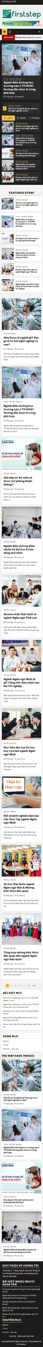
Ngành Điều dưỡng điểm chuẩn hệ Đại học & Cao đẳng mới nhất (25, 166)
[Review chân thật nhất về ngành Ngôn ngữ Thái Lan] (8, 177)
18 (28, 986)
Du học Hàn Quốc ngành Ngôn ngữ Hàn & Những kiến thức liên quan (19, 888)
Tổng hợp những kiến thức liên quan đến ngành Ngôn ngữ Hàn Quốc (21, 956)
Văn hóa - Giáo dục (20, 105)
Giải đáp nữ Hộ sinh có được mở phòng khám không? (27, 155)
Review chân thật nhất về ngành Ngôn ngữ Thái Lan (26, 178)
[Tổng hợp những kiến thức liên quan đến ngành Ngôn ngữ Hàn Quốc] (21, 929)
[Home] (4, 32)
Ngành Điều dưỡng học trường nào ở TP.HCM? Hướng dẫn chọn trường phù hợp (23, 111)
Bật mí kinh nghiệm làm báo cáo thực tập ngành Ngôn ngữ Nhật (21, 819)
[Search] (39, 31)
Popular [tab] (22, 118)
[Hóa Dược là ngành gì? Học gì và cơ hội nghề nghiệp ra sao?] (8, 127)
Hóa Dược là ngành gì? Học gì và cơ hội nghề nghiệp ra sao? (27, 128)
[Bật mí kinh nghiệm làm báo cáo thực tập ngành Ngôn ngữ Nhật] (21, 792)
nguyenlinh (20, 421)
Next (34, 986)
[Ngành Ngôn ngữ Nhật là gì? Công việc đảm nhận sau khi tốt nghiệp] (8, 285)
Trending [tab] (35, 118)
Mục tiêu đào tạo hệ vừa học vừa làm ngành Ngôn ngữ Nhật (19, 751)
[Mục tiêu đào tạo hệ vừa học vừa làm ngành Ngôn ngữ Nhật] (21, 724)
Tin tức (10, 105)
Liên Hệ (12, 1336)
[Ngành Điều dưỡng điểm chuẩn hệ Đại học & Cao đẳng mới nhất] (8, 165)
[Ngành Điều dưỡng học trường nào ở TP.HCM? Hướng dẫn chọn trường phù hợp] (8, 140)
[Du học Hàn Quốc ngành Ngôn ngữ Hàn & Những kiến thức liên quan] (21, 861)
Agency (6, 1041)
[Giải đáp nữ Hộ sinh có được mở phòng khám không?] (8, 153)
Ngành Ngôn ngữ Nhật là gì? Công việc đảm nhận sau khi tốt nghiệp (27, 286)
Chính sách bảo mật (25, 1336)
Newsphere (34, 1341)
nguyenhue (20, 349)
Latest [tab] (9, 118)
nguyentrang (20, 622)
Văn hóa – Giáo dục (11, 1049)
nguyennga (31, 93)
